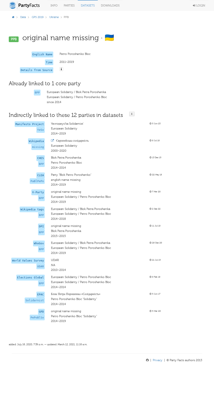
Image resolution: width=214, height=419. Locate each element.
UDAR (40, 266)
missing (38, 147)
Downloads (110, 5)
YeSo (40, 129)
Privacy (157, 360)
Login (200, 5)
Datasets (88, 5)
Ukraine (54, 17)
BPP (37, 92)
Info (54, 5)
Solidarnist (34, 300)
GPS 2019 (37, 17)
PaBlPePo (37, 181)
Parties (69, 5)
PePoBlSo (37, 317)
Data (23, 17)
